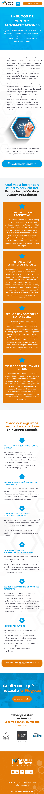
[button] (18, 4)
